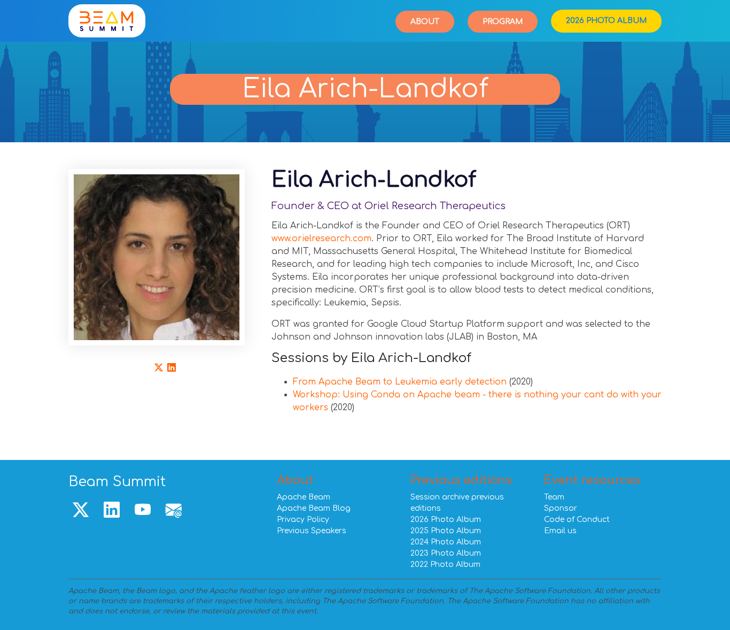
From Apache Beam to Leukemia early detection (400, 382)
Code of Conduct (577, 520)
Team (554, 497)
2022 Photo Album (445, 564)
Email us (560, 531)
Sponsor (560, 508)
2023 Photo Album (445, 553)
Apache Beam (303, 497)
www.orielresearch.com (321, 238)
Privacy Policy (303, 520)
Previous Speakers (311, 531)
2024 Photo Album (445, 542)
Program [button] (503, 22)
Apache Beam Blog (314, 508)
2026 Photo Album (606, 21)
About (424, 22)
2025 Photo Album (445, 531)
